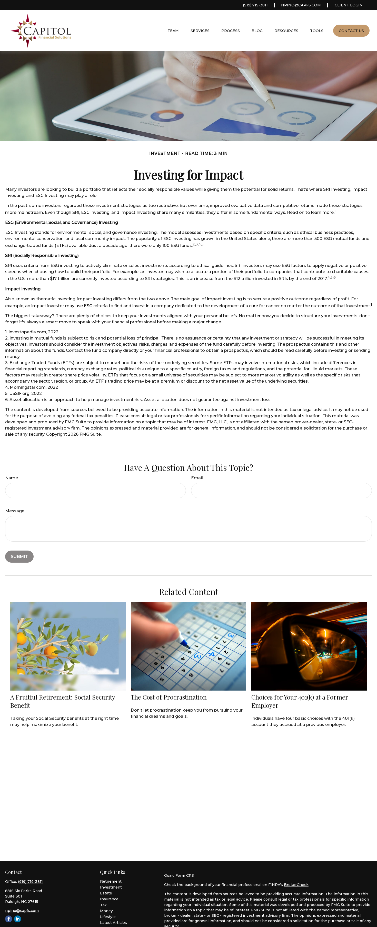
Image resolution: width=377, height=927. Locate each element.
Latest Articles (113, 922)
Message (14, 511)
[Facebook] (8, 918)
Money (106, 911)
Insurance (109, 899)
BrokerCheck (296, 884)
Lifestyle (108, 916)
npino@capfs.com (301, 5)
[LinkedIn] (17, 918)
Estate (106, 893)
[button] (173, 30)
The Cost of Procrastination (169, 697)
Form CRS (184, 875)
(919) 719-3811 (255, 5)
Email (197, 477)
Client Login (349, 5)
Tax (103, 905)
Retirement (111, 881)
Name (11, 477)
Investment (111, 887)
